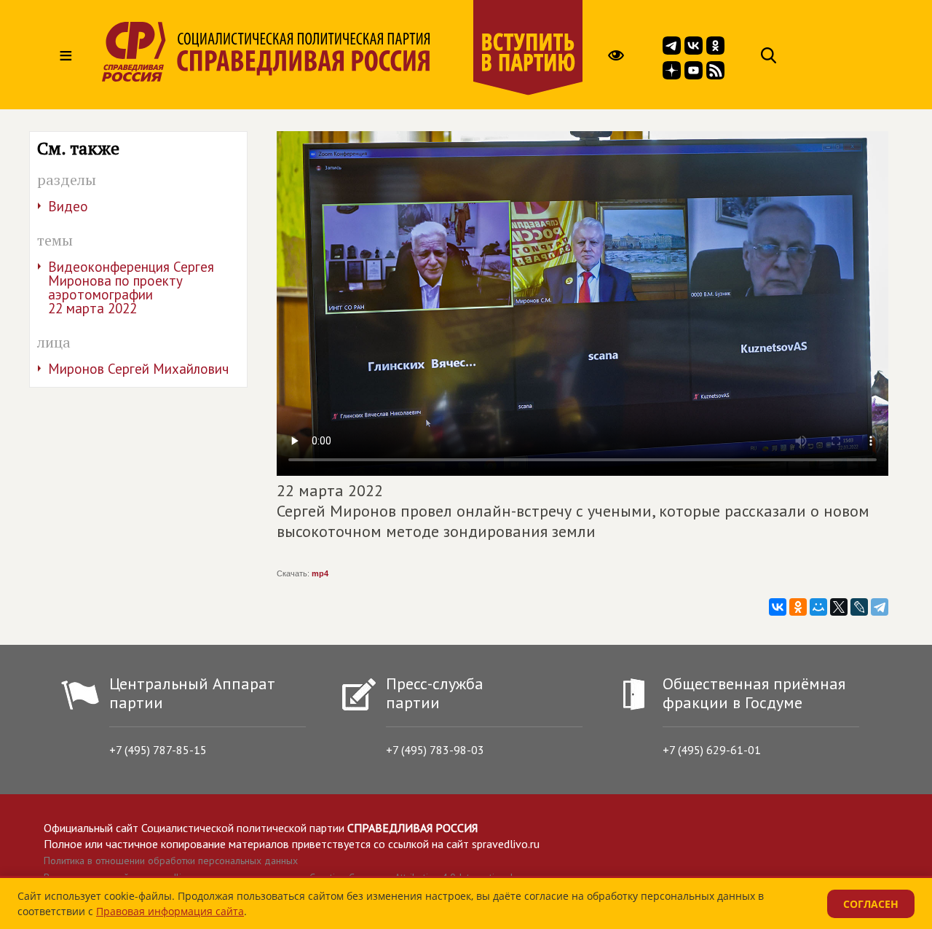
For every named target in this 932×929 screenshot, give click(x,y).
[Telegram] (879, 607)
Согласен (871, 904)
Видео (68, 206)
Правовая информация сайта (170, 911)
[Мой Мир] (818, 607)
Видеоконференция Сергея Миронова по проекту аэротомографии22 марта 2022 (131, 287)
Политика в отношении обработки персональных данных (171, 860)
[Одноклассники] (798, 607)
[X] (839, 607)
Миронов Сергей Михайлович (138, 368)
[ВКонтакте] (777, 607)
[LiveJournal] (859, 607)
